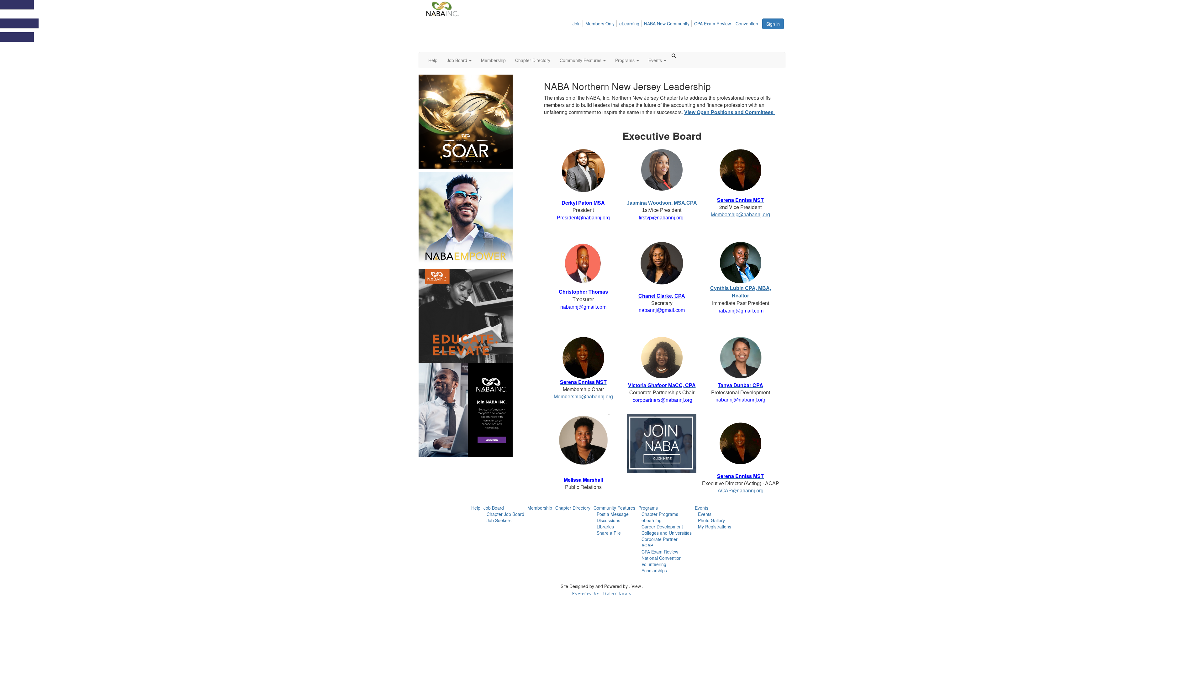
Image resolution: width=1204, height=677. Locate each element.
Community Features (614, 508)
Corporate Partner (660, 539)
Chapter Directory (572, 508)
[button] (459, 60)
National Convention (662, 558)
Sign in (773, 24)
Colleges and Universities (667, 533)
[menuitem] (578, 22)
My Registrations (714, 526)
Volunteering (654, 564)
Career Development (662, 526)
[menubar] (667, 22)
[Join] (477, 410)
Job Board (493, 508)
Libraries (605, 526)
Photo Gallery (711, 520)
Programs (648, 508)
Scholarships (654, 570)
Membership (539, 508)
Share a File (609, 533)
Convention (747, 23)
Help (475, 508)
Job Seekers (499, 520)
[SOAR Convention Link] (477, 122)
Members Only (600, 23)
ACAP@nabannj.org (740, 490)
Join (577, 23)
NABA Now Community (666, 23)
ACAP (647, 545)
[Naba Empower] (477, 219)
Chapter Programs (660, 514)
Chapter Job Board (505, 514)
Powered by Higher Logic (602, 593)
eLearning (629, 23)
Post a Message (613, 514)
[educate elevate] (477, 316)
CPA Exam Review (712, 23)
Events (701, 508)
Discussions (608, 520)
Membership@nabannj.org (740, 214)
